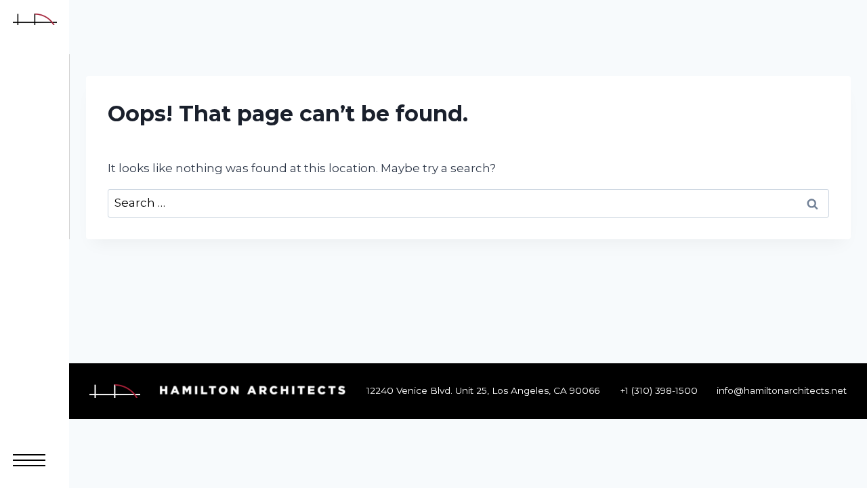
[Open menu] (29, 460)
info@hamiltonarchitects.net (782, 390)
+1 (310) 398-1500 (659, 390)
